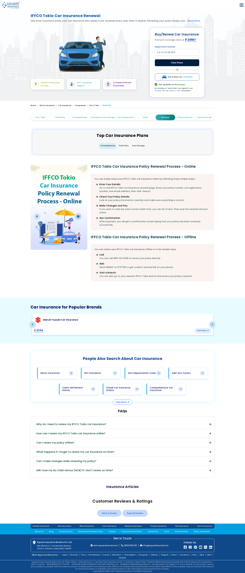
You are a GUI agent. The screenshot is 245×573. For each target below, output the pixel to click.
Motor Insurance (47, 105)
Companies (80, 105)
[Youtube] (200, 547)
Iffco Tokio (94, 105)
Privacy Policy (161, 90)
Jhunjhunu (184, 555)
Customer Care (204, 117)
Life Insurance (64, 526)
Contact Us (153, 531)
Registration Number (165, 46)
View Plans (177, 62)
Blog (51, 531)
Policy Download (184, 117)
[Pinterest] (195, 547)
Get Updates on (172, 84)
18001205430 (130, 545)
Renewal (107, 105)
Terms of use (174, 90)
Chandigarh (130, 555)
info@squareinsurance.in (156, 545)
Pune (83, 555)
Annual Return (181, 531)
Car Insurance (64, 105)
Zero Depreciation (126, 117)
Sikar (202, 555)
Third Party (60, 117)
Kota (194, 555)
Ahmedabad (94, 555)
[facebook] (185, 547)
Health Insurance (41, 526)
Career (112, 531)
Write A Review (109, 513)
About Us (39, 531)
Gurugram (143, 555)
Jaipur (64, 555)
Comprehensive (79, 117)
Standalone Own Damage (103, 117)
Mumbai (74, 555)
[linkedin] (210, 547)
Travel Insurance (158, 526)
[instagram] (190, 547)
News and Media (202, 531)
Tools (166, 531)
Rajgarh (165, 555)
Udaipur (122, 558)
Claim (145, 117)
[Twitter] (205, 547)
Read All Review (135, 513)
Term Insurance (204, 526)
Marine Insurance (133, 526)
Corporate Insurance (131, 531)
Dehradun (116, 555)
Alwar (174, 555)
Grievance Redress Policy (90, 531)
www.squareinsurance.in (105, 545)
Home (33, 105)
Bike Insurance (87, 526)
